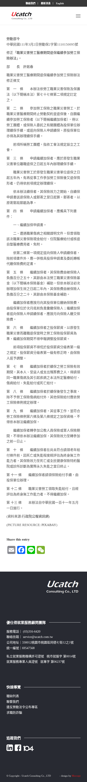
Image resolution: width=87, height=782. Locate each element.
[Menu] (78, 15)
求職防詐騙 (14, 712)
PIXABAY (48, 525)
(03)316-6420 (31, 631)
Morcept (76, 775)
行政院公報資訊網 (35, 516)
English (60, 3)
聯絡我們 (30, 3)
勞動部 (11, 39)
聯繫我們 (12, 701)
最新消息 (46, 3)
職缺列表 (12, 696)
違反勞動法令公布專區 (22, 707)
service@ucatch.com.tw (38, 637)
